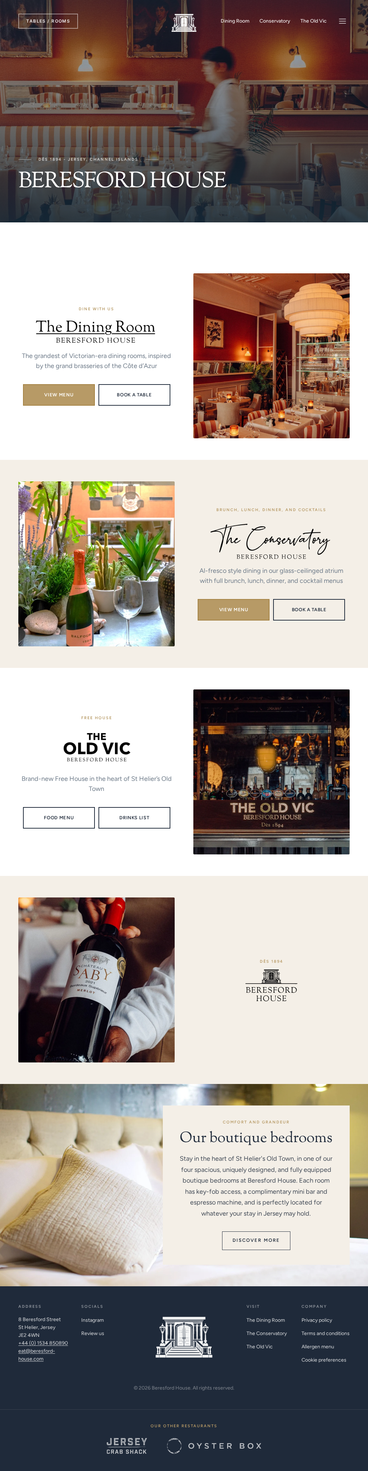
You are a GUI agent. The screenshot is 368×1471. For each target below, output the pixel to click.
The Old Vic (313, 21)
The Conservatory (267, 1333)
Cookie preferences (324, 1360)
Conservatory (274, 21)
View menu (58, 394)
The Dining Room (266, 1320)
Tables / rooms (48, 21)
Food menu (59, 817)
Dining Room (235, 21)
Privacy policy (317, 1320)
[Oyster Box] (214, 1446)
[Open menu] (342, 21)
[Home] (184, 21)
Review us (92, 1333)
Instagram (92, 1320)
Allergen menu (318, 1347)
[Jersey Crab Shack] (127, 1446)
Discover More (256, 1240)
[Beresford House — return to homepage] (184, 1333)
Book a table (134, 394)
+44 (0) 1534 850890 (43, 1343)
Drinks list (134, 817)
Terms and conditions (326, 1333)
